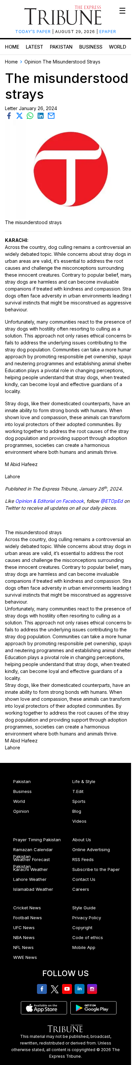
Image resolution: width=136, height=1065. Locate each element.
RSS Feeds (83, 859)
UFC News (24, 927)
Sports (78, 801)
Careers (80, 889)
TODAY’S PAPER (33, 31)
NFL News (23, 947)
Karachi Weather (30, 869)
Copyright (82, 927)
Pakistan (61, 47)
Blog (76, 811)
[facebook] (10, 115)
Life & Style (83, 781)
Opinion (21, 811)
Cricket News (27, 907)
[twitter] (21, 115)
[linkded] (42, 115)
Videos (79, 821)
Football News (27, 917)
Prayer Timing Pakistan (37, 839)
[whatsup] (31, 115)
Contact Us (83, 879)
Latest (34, 47)
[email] (51, 115)
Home (12, 47)
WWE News (25, 957)
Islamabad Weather (33, 889)
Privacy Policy (86, 917)
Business (90, 47)
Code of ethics (87, 937)
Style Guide (84, 907)
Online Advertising (91, 849)
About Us (81, 839)
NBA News (24, 937)
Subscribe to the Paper (96, 869)
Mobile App (83, 947)
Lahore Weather (30, 879)
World (117, 47)
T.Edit (78, 791)
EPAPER (107, 31)
